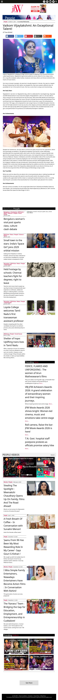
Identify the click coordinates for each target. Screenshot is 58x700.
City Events (14, 212)
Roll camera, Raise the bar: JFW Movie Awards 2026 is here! (39, 428)
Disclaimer (30, 696)
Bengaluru (7, 212)
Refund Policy (43, 696)
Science (21, 234)
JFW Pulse (20, 212)
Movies (6, 482)
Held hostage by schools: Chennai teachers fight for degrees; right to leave (13, 276)
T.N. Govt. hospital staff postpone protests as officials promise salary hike (39, 442)
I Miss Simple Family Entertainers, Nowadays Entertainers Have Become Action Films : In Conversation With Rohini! (14, 580)
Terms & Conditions (23, 696)
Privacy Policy (36, 696)
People (5, 21)
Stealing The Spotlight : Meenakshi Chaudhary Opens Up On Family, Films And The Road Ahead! (14, 496)
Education (6, 263)
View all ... (53, 455)
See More (29, 683)
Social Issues (8, 264)
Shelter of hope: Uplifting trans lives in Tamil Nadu (14, 342)
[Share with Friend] (38, 36)
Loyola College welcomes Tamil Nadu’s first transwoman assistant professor (14, 314)
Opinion (10, 213)
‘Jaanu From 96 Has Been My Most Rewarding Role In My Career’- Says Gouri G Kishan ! (14, 547)
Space (5, 235)
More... (41, 383)
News (5, 213)
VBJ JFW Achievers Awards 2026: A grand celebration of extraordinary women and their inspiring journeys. (38, 393)
